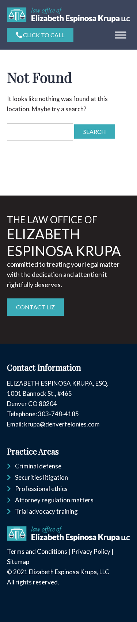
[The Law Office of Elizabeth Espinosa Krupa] (68, 20)
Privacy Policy (91, 551)
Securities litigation (41, 477)
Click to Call (43, 34)
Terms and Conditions (37, 551)
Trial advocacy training (46, 511)
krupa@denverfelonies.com (62, 424)
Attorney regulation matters (54, 500)
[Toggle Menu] (120, 35)
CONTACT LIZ (35, 307)
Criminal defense (38, 466)
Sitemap (18, 561)
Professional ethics (41, 488)
